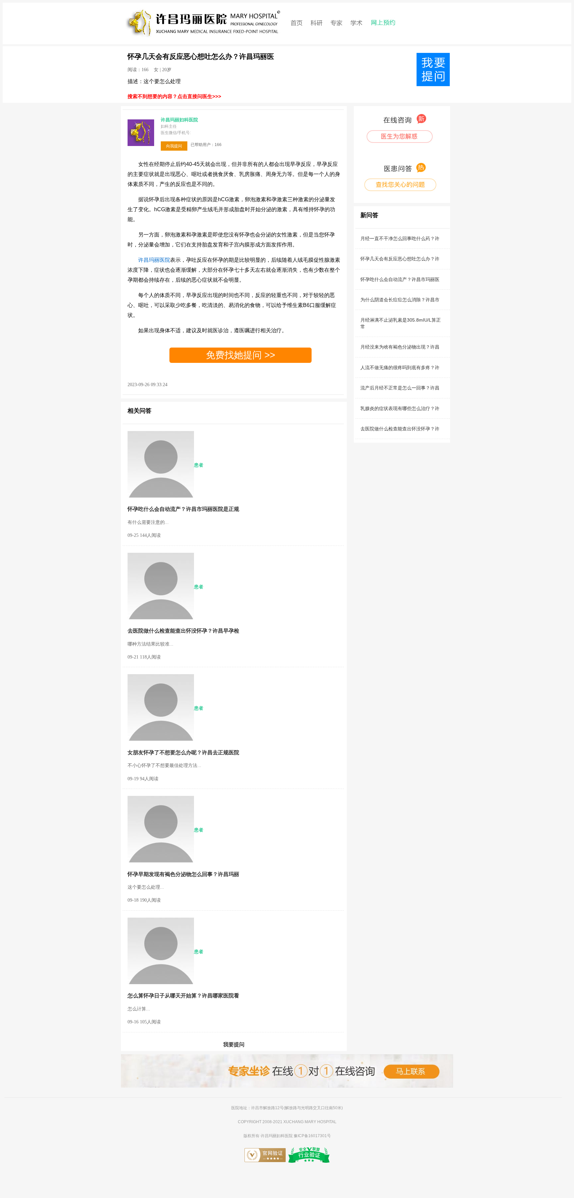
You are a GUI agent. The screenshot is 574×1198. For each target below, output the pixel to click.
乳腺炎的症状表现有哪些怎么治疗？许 (399, 408)
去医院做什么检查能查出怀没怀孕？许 (399, 428)
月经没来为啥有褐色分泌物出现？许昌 (399, 347)
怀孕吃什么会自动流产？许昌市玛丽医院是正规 (183, 509)
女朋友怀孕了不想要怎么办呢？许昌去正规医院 (183, 752)
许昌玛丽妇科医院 (277, 1135)
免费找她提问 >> (240, 355)
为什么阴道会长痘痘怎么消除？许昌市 (399, 299)
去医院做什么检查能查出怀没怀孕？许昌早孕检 (183, 631)
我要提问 (233, 1044)
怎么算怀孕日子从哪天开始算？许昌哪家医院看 (183, 995)
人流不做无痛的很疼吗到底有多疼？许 (399, 367)
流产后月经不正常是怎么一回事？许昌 (399, 387)
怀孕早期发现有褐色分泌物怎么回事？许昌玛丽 (183, 874)
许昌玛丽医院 (154, 260)
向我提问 (174, 146)
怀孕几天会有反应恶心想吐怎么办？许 (399, 258)
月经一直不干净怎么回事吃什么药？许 (399, 238)
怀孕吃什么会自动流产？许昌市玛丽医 (399, 279)
